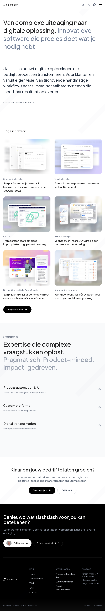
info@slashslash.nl (89, 580)
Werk (31, 583)
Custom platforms (64, 581)
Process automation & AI (65, 575)
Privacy (87, 605)
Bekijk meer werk (15, 309)
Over (31, 587)
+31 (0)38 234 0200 (90, 583)
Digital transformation (63, 588)
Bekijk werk (67, 490)
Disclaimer (97, 605)
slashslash (12, 4)
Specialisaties (36, 578)
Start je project (40, 490)
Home (32, 574)
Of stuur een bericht (46, 543)
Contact (33, 592)
